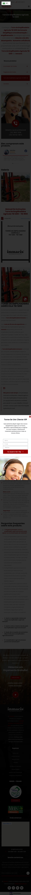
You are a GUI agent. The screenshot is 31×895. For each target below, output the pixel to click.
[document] (15, 447)
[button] (30, 416)
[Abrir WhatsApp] (26, 891)
